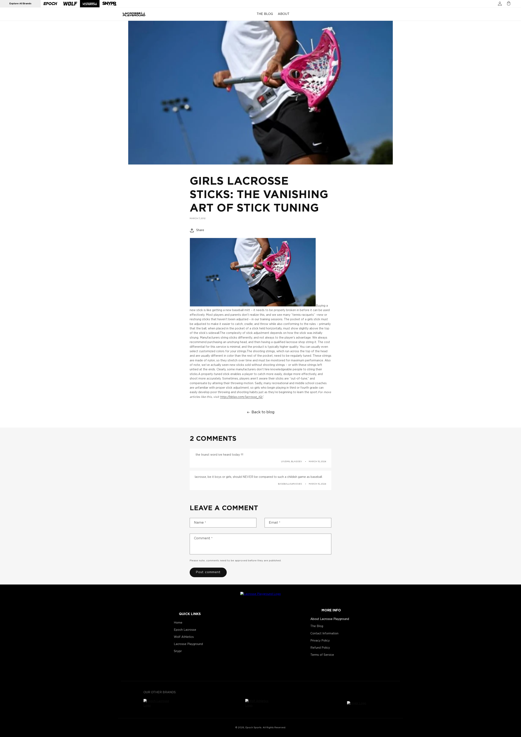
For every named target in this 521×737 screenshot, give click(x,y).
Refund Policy (320, 647)
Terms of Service (322, 655)
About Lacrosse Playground (329, 619)
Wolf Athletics (184, 637)
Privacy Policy (320, 640)
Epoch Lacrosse (185, 629)
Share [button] (200, 230)
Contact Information (324, 633)
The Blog (316, 626)
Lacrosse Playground (188, 644)
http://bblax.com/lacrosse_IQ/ (241, 397)
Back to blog (263, 412)
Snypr (178, 651)
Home (178, 622)
